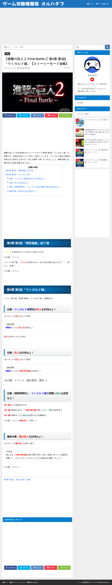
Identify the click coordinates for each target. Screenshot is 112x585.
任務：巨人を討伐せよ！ (18, 183)
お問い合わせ (33, 582)
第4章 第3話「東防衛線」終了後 (19, 170)
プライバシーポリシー (19, 582)
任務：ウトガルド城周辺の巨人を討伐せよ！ (27, 178)
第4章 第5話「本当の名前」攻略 (17, 479)
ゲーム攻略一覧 (103, 4)
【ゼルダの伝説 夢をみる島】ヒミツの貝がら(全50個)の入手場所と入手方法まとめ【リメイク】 (96, 142)
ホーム (91, 4)
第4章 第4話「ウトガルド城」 (18, 174)
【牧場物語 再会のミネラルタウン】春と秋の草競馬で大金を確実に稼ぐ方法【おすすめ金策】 (96, 132)
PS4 (7, 53)
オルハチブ (67, 67)
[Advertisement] (56, 26)
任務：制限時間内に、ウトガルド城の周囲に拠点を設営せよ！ (34, 187)
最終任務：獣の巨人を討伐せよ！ (22, 191)
